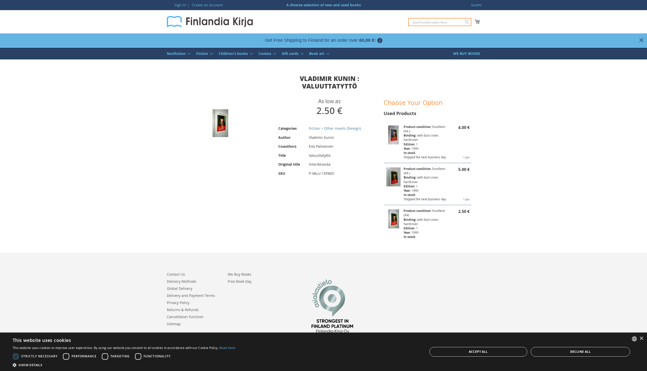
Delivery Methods (181, 281)
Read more (227, 348)
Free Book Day (239, 281)
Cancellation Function (185, 316)
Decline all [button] (580, 352)
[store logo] (210, 21)
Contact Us (176, 274)
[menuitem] (177, 53)
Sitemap (174, 323)
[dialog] (323, 352)
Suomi (476, 5)
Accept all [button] (478, 352)
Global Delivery (179, 288)
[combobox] (439, 22)
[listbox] (634, 338)
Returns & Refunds (183, 309)
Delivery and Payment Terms (191, 295)
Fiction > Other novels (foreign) (335, 128)
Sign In (180, 5)
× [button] (641, 338)
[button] (124, 364)
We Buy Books (239, 274)
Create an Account (207, 5)
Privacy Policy (178, 302)
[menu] (323, 53)
